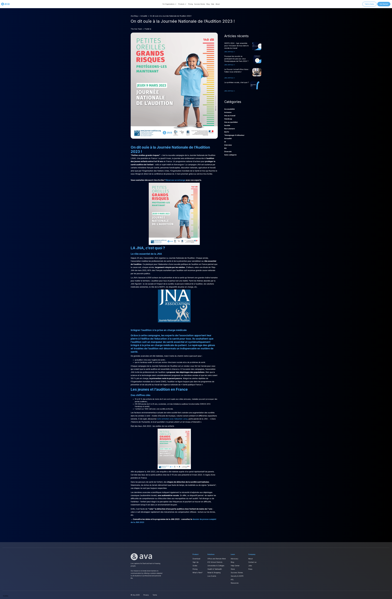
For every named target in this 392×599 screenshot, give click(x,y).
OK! (37, 589)
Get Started (384, 4)
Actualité (143, 16)
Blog (208, 4)
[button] (170, 4)
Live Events (211, 576)
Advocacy (234, 559)
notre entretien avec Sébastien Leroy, (172, 419)
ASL (232, 579)
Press (250, 569)
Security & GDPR (237, 576)
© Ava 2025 (135, 595)
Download (196, 559)
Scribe (195, 566)
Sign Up (195, 562)
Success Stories (199, 4)
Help (212, 4)
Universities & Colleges (215, 566)
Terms (155, 595)
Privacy (146, 595)
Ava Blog (134, 16)
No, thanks (9, 589)
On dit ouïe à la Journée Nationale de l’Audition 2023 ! (171, 16)
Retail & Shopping (213, 573)
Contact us (252, 562)
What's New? (198, 573)
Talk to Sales (369, 4)
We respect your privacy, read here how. (15, 581)
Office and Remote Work (216, 559)
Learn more (23, 589)
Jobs (250, 566)
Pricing (190, 4)
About (218, 4)
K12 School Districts (214, 562)
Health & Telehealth (214, 569)
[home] (5, 4)
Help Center (235, 566)
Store (233, 569)
